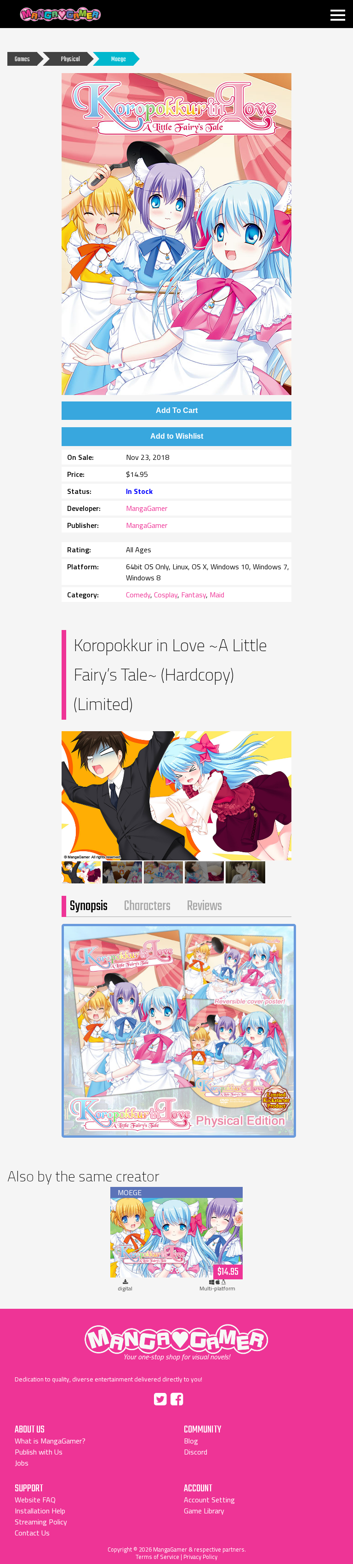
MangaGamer (60, 14)
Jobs (21, 1462)
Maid (217, 594)
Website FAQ (35, 1499)
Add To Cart (177, 410)
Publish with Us (39, 1451)
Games (22, 59)
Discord (195, 1451)
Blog (191, 1440)
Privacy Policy (200, 1556)
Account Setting (209, 1499)
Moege (118, 59)
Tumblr (196, 1397)
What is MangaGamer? (50, 1440)
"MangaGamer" (176, 1339)
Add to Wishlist (176, 436)
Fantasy (193, 594)
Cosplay (165, 594)
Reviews (204, 906)
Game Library (204, 1510)
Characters (147, 906)
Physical (70, 59)
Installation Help (40, 1510)
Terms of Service (157, 1556)
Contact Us (32, 1532)
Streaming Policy (41, 1521)
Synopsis (89, 906)
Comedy (138, 594)
